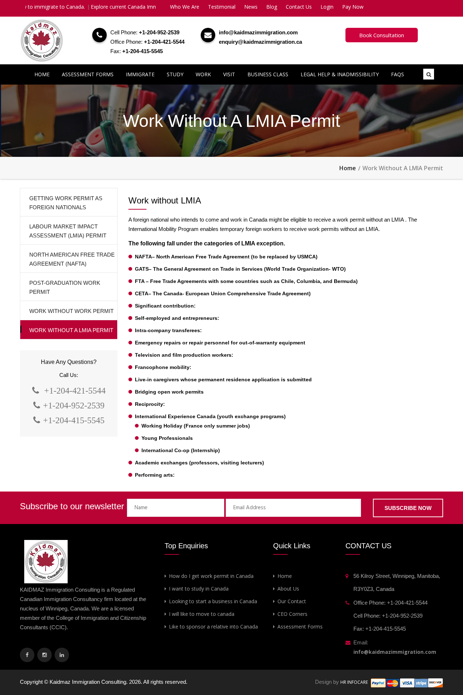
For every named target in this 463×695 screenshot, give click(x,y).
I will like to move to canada (201, 613)
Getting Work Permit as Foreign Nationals (65, 202)
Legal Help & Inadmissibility (340, 74)
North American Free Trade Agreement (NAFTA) (72, 259)
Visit (229, 74)
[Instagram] (44, 655)
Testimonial (221, 6)
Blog (271, 6)
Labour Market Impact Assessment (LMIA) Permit (67, 231)
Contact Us (299, 6)
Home (42, 74)
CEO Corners (292, 613)
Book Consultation (381, 35)
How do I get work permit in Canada (211, 575)
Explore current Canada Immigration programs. (131, 6)
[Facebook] (27, 655)
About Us (288, 588)
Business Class (267, 74)
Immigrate (140, 74)
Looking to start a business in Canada (213, 601)
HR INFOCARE (354, 682)
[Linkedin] (62, 655)
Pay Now (353, 6)
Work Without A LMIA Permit (71, 330)
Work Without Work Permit (71, 311)
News (251, 6)
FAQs (397, 74)
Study (175, 74)
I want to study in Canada (199, 588)
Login (327, 6)
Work (203, 74)
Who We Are (184, 6)
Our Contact (291, 601)
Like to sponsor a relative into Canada (213, 626)
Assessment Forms (88, 74)
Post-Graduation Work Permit (64, 287)
